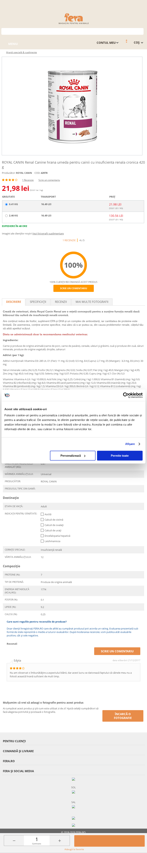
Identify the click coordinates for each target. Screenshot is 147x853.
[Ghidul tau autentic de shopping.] (73, 817)
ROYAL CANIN (24, 173)
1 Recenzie (28, 180)
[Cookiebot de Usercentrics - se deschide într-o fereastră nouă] (126, 395)
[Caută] (140, 31)
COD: (37, 173)
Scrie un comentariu (49, 180)
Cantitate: (36, 843)
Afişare (130, 444)
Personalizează (70, 455)
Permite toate (120, 455)
